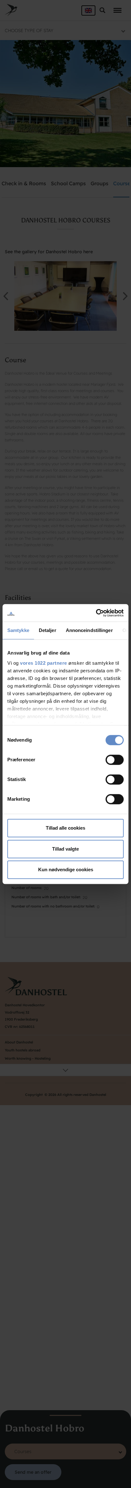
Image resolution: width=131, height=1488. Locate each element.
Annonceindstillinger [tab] (89, 630)
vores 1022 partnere (43, 663)
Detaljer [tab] (47, 630)
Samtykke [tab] (18, 630)
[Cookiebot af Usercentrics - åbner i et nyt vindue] (96, 613)
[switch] (115, 760)
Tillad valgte (65, 849)
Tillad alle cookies (65, 828)
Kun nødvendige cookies (65, 869)
